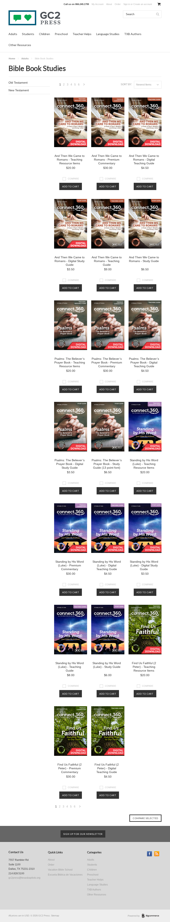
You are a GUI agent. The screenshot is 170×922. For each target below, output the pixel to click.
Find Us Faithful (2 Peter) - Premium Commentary (69, 768)
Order (118, 4)
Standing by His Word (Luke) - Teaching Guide (69, 666)
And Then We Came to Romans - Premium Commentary (107, 159)
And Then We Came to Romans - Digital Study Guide (70, 261)
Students (28, 34)
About (109, 4)
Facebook (149, 853)
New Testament (18, 90)
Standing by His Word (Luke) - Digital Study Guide (144, 565)
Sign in (126, 4)
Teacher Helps (82, 34)
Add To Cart (70, 186)
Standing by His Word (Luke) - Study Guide (106, 664)
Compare (73, 178)
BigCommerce (152, 916)
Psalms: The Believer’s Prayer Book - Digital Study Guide (70, 464)
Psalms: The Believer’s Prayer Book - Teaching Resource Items (69, 362)
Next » (84, 85)
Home (12, 58)
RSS (156, 853)
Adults (12, 34)
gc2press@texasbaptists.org (24, 877)
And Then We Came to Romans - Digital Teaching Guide (144, 159)
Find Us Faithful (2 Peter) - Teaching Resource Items (144, 666)
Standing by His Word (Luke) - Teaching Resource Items (144, 464)
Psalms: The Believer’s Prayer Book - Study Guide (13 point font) (107, 464)
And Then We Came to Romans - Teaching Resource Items (70, 159)
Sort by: (126, 84)
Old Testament (18, 82)
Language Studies (107, 34)
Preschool (61, 34)
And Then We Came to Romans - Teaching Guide (107, 261)
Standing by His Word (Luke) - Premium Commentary (69, 565)
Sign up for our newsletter (83, 834)
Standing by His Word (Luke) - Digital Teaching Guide (106, 565)
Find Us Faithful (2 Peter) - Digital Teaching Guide (107, 768)
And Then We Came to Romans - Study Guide (144, 259)
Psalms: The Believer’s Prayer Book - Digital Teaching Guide (144, 362)
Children (44, 34)
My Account (97, 4)
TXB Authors (132, 34)
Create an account (142, 4)
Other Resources (19, 45)
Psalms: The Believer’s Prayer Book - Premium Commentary (106, 362)
